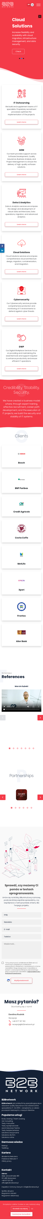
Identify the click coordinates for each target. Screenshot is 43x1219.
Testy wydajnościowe (10, 1126)
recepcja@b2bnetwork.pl (23, 1024)
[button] (39, 16)
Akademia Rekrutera (10, 1156)
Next (40, 717)
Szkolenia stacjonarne (10, 1133)
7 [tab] (33, 748)
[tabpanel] (21, 714)
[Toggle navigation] (38, 4)
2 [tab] (14, 748)
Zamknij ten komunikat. (21, 1214)
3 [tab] (18, 748)
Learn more (21, 122)
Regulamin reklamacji (10, 1196)
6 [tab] (29, 748)
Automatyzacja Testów (11, 1128)
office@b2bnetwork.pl (10, 1183)
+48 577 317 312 (18, 1021)
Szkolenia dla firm (8, 1135)
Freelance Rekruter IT (10, 1159)
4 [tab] (21, 748)
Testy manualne (8, 1123)
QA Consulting (7, 1121)
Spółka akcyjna (8, 1191)
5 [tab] (25, 748)
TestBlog (5, 1148)
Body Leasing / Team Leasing (13, 1119)
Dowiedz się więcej (20, 1209)
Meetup (5, 1146)
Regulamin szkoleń (9, 1193)
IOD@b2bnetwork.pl (31, 1187)
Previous (3, 717)
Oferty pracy (6, 1161)
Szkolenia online (8, 1137)
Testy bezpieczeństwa (10, 1130)
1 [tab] (10, 748)
